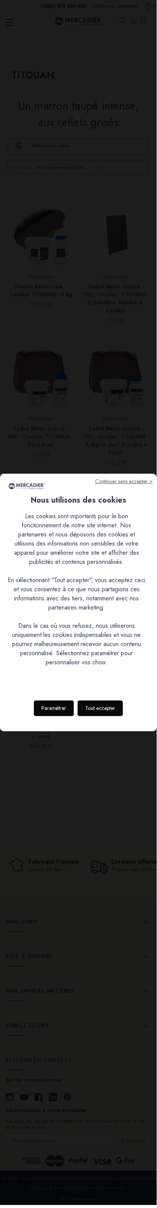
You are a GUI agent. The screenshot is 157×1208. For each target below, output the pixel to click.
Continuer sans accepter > (124, 481)
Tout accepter (100, 708)
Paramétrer (53, 708)
